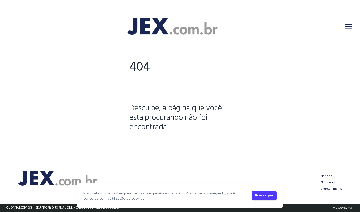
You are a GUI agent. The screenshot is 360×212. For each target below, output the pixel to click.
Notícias (326, 176)
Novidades (328, 182)
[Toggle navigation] (348, 26)
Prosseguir (264, 196)
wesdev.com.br (343, 207)
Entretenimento (331, 188)
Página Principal (147, 143)
